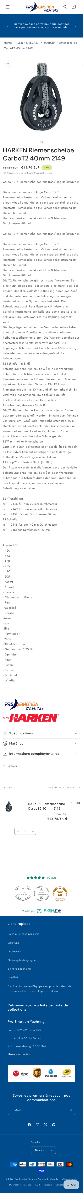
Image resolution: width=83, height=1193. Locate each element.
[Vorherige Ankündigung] (7, 26)
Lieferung (13, 943)
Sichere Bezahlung (19, 969)
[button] (7, 7)
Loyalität (13, 977)
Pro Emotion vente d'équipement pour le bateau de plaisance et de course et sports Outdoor (39, 988)
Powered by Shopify (48, 1178)
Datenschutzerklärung (20, 1184)
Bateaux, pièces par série (23, 934)
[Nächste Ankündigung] (76, 26)
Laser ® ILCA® (28, 43)
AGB (37, 1184)
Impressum (14, 951)
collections (17, 1009)
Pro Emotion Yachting (26, 1178)
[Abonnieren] (71, 1110)
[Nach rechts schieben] (50, 142)
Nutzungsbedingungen (22, 960)
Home (8, 43)
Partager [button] (12, 766)
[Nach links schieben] (33, 142)
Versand (19, 172)
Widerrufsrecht (69, 1178)
